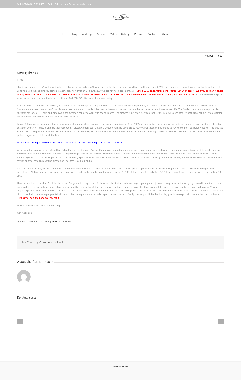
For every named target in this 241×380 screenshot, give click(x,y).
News (54, 221)
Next (219, 55)
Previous (208, 55)
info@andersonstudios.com (78, 4)
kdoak (23, 221)
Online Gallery (55, 4)
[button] (174, 34)
